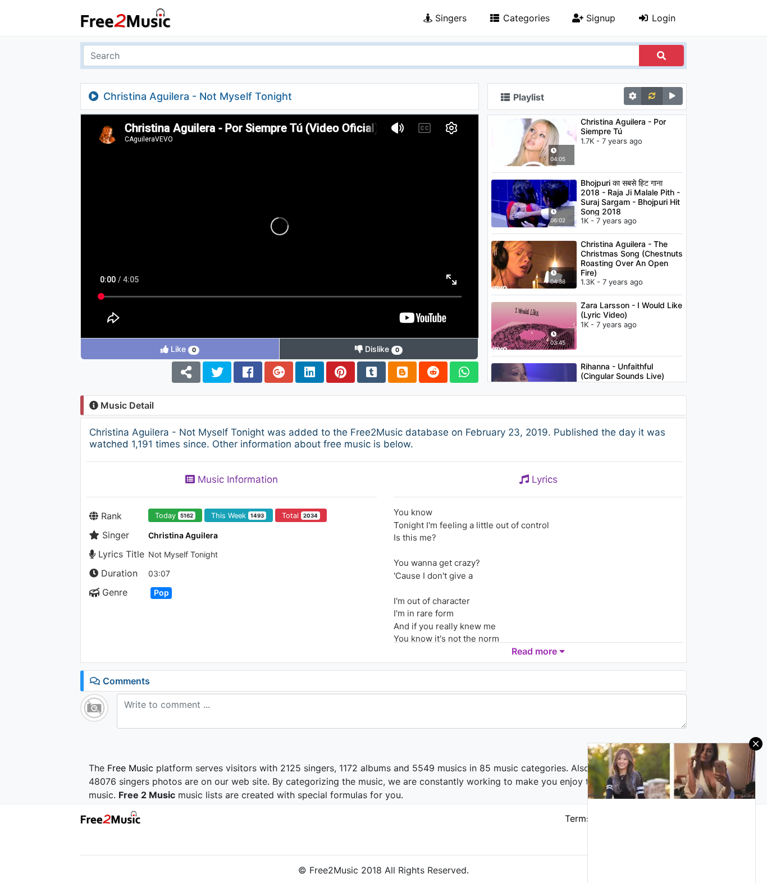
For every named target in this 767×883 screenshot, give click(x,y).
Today (174, 515)
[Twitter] (217, 372)
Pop (161, 592)
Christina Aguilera (183, 535)
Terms (578, 818)
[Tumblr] (371, 372)
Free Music (130, 768)
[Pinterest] (340, 372)
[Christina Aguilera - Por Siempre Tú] (534, 141)
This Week (237, 515)
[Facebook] (248, 372)
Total (300, 515)
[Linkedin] (309, 372)
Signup (599, 18)
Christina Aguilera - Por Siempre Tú (623, 126)
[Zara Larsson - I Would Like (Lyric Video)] (534, 325)
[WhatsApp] (464, 372)
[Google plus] (278, 372)
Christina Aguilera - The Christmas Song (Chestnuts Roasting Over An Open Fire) (632, 258)
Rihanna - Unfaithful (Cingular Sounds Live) (622, 371)
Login (662, 18)
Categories (525, 18)
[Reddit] (433, 372)
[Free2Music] (125, 18)
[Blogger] (402, 372)
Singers (449, 18)
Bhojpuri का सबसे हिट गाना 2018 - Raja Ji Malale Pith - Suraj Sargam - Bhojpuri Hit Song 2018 (630, 197)
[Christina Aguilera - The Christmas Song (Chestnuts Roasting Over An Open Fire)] (534, 263)
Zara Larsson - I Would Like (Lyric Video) (631, 309)
